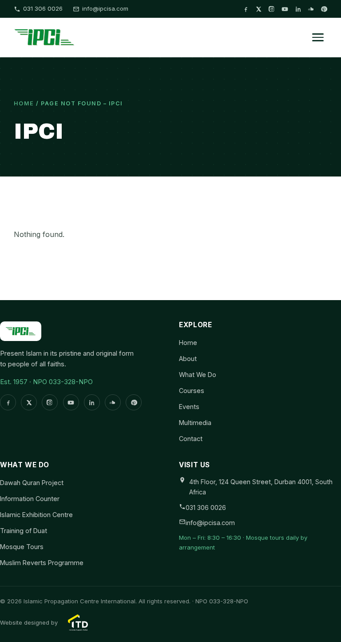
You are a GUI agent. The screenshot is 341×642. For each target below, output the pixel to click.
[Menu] (318, 37)
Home (24, 103)
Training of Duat (23, 530)
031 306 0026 (43, 8)
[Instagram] (272, 9)
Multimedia (195, 422)
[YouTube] (285, 9)
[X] (258, 9)
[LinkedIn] (298, 9)
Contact (190, 438)
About (188, 358)
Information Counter (29, 498)
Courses (191, 390)
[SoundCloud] (311, 9)
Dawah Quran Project (31, 482)
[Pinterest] (324, 9)
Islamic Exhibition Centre (36, 514)
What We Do (197, 374)
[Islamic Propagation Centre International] (44, 37)
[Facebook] (245, 9)
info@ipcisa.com (105, 8)
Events (189, 406)
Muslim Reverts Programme (41, 562)
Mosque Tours (22, 546)
